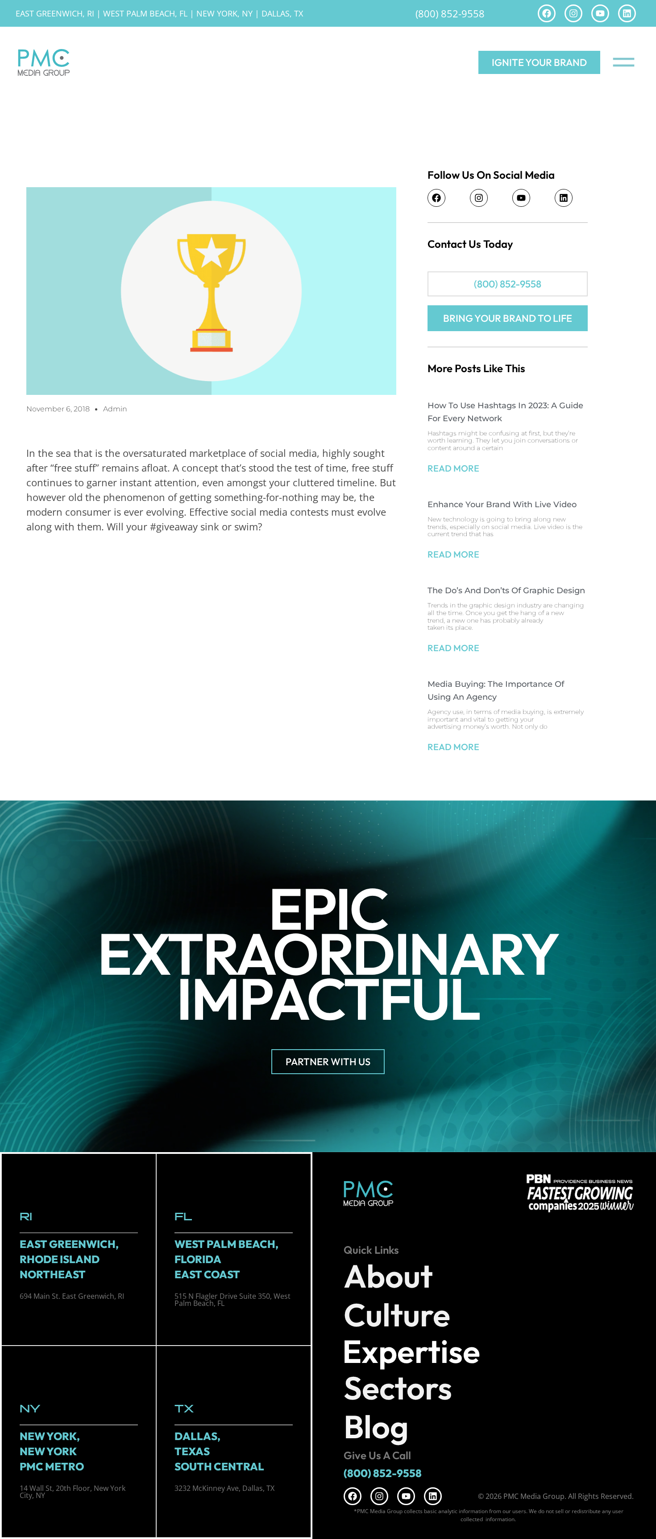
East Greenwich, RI (55, 13)
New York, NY (224, 13)
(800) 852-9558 (450, 13)
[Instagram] (573, 13)
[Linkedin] (627, 13)
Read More (453, 468)
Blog (376, 1426)
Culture (397, 1314)
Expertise (411, 1351)
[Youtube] (600, 13)
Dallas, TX (282, 13)
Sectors (398, 1387)
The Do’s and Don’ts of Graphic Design (506, 590)
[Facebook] (547, 13)
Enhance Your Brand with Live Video (502, 504)
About (388, 1276)
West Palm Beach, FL (145, 13)
